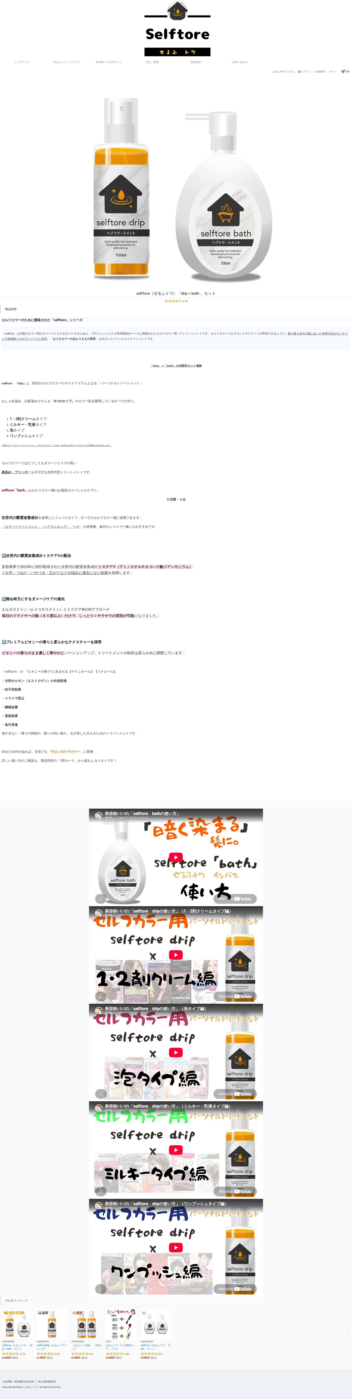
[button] (4, 1334)
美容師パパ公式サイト (109, 62)
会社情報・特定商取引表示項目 (19, 1381)
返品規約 (196, 62)
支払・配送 (152, 62)
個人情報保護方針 (47, 1381)
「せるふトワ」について (65, 62)
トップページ (22, 62)
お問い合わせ (240, 62)
